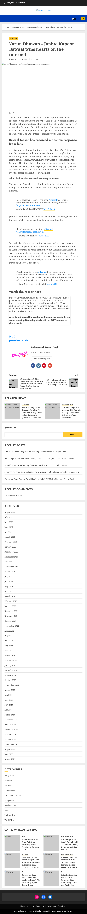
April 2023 (9, 710)
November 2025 (11, 557)
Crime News (10, 790)
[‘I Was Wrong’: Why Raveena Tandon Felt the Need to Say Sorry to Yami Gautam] (12, 411)
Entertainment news (13, 795)
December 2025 (11, 552)
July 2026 (8, 517)
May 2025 (9, 586)
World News (10, 820)
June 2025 (9, 581)
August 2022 (10, 749)
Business (8, 780)
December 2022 (11, 729)
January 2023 (10, 724)
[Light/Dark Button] (74, 19)
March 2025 (10, 596)
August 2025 (10, 571)
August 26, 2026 (30, 868)
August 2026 (10, 512)
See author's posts (42, 358)
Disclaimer (61, 906)
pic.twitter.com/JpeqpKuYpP (30, 231)
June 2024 (9, 640)
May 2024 (9, 645)
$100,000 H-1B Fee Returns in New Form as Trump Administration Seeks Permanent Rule (43, 472)
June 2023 (9, 700)
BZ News (8, 785)
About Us (30, 906)
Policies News (10, 815)
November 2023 (11, 675)
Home (22, 906)
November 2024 (11, 616)
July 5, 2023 (49, 209)
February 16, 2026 (30, 418)
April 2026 (9, 532)
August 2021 (10, 759)
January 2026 (10, 547)
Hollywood (9, 800)
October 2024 (10, 621)
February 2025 (11, 601)
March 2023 (10, 715)
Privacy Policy (50, 906)
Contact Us (39, 906)
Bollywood (13, 38)
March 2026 (10, 537)
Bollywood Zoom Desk (19, 59)
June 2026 (9, 522)
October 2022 (10, 739)
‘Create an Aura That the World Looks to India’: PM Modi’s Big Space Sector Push (39, 479)
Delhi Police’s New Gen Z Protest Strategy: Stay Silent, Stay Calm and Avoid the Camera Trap (69, 881)
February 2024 (11, 660)
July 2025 (8, 576)
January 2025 (10, 606)
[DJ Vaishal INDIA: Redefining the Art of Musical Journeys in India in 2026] (12, 860)
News (71, 405)
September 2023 (12, 685)
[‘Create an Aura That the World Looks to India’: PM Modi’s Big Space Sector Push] (12, 878)
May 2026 (9, 527)
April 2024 (9, 650)
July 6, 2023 (35, 59)
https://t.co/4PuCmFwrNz (28, 205)
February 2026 (11, 542)
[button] (3, 19)
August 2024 (10, 631)
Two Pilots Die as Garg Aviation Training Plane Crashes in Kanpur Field (35, 451)
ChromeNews (56, 911)
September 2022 (12, 744)
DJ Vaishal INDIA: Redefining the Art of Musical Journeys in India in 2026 (36, 465)
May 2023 (9, 705)
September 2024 (12, 626)
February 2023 (11, 719)
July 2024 (8, 636)
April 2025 (9, 591)
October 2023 (10, 680)
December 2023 (11, 670)
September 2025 (12, 566)
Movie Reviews (11, 805)
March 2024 (10, 655)
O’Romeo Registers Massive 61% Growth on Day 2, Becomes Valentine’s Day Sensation (71, 412)
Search (10, 427)
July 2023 (8, 695)
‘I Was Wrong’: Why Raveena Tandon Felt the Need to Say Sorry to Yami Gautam (32, 411)
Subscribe (83, 18)
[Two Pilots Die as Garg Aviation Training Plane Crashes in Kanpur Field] (12, 843)
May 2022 (9, 754)
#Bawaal (52, 200)
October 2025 (10, 561)
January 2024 (10, 665)
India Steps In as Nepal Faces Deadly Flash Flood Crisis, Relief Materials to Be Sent (40, 458)
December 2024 (11, 611)
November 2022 (11, 734)
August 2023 (10, 690)
